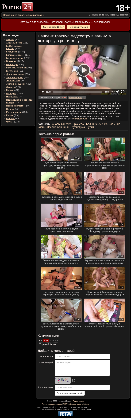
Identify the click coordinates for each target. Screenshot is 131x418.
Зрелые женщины (15, 84)
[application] (83, 70)
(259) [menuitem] (17, 112)
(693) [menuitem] (18, 84)
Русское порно (14, 112)
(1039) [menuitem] (13, 121)
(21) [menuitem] (19, 101)
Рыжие (9, 115)
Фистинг (10, 118)
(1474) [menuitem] (15, 51)
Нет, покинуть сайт (78, 27)
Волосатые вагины (16, 67)
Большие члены (14, 58)
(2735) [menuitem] (18, 58)
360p (113, 91)
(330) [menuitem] (18, 74)
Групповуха (12, 71)
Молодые (11, 93)
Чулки (9, 121)
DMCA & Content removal (73, 404)
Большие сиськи (14, 55)
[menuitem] (10, 15)
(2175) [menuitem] (18, 55)
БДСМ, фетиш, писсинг (14, 47)
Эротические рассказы (31, 15)
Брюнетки (11, 61)
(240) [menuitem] (12, 115)
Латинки (10, 87)
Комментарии (75, 97)
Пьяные (10, 109)
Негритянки (12, 96)
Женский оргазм (14, 77)
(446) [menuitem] (15, 64)
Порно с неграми (15, 105)
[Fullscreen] (122, 91)
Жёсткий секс (13, 80)
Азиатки (10, 39)
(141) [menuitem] (15, 96)
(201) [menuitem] (19, 67)
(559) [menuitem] (17, 77)
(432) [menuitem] (12, 90)
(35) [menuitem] (12, 109)
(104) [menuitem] (13, 39)
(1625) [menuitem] (15, 61)
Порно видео (10, 15)
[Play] (83, 70)
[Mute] (117, 91)
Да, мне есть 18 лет (53, 27)
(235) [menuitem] (14, 47)
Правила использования (52, 404)
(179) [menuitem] (13, 87)
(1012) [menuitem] (17, 42)
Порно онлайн (78, 401)
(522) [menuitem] (15, 71)
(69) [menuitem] (12, 118)
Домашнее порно (15, 74)
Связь (86, 404)
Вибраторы (12, 64)
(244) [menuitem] (18, 105)
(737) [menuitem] (16, 80)
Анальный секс (14, 42)
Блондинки (12, 51)
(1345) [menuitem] (14, 93)
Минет (9, 90)
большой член (80, 118)
